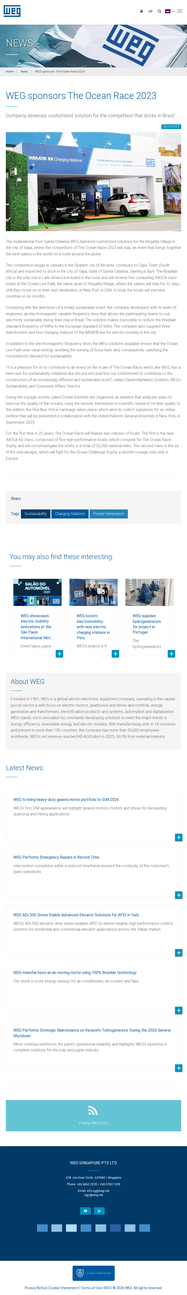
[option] (37, 613)
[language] (169, 11)
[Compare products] (150, 11)
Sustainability (36, 513)
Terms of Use (91, 1288)
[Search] (159, 11)
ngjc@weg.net (93, 1195)
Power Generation (108, 513)
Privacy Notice (36, 1288)
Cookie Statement (63, 1288)
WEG (10, 11)
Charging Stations (70, 513)
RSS (107, 1288)
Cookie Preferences (98, 1273)
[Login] (141, 11)
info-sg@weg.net (98, 1191)
